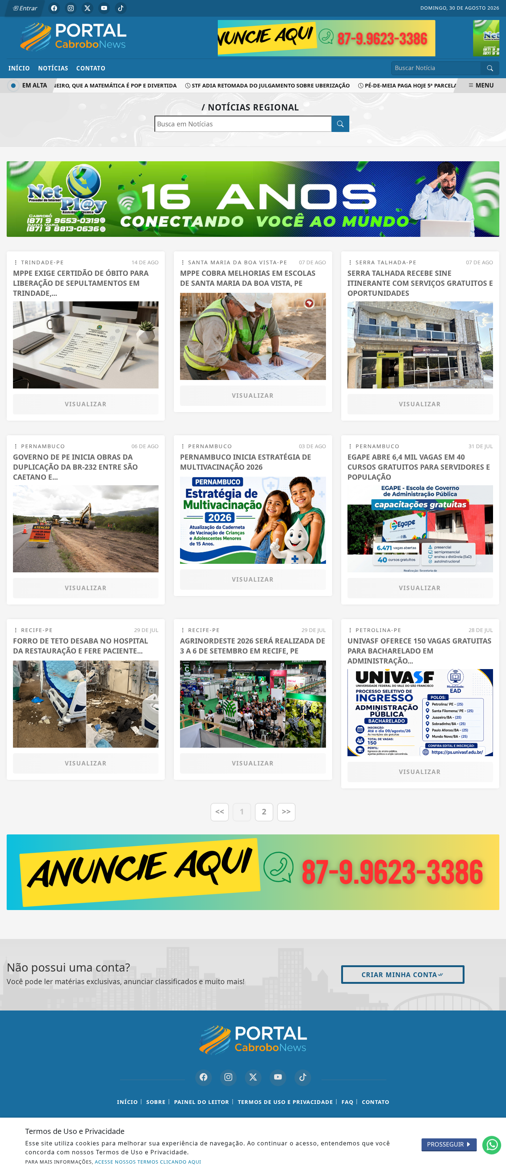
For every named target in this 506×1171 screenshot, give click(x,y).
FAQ (347, 1101)
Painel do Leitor (201, 1101)
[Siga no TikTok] (121, 8)
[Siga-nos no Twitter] (253, 1077)
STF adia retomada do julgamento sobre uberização (253, 85)
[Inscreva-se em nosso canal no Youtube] (278, 1077)
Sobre (156, 1101)
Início (19, 68)
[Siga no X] (87, 8)
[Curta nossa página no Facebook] (203, 1077)
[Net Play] (377, 37)
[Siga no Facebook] (54, 8)
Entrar (28, 8)
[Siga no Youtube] (104, 8)
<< (219, 811)
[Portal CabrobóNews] (73, 37)
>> (286, 811)
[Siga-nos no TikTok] (302, 1077)
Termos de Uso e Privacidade (285, 1101)
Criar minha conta (399, 974)
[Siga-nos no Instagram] (228, 1077)
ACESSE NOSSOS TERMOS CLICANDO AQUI (148, 1161)
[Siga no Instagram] (71, 8)
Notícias (53, 68)
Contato (91, 68)
